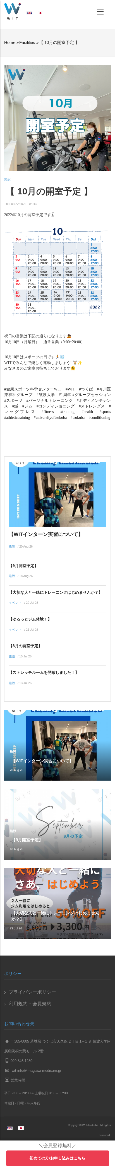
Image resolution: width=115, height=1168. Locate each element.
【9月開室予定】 (23, 565)
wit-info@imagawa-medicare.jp (36, 1070)
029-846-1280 (21, 1061)
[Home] (12, 11)
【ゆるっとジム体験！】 (30, 619)
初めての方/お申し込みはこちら (57, 1158)
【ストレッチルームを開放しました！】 (44, 672)
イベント (15, 603)
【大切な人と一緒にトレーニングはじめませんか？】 (55, 592)
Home (9, 42)
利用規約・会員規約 (30, 1003)
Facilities (27, 42)
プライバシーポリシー (32, 992)
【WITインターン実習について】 (46, 534)
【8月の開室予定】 (25, 646)
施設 (7, 179)
